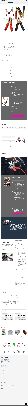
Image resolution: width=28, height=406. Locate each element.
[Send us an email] (3, 366)
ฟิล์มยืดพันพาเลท (16, 336)
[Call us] (5, 366)
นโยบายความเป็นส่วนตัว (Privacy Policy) (6, 374)
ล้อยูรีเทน (22, 336)
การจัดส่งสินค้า (3, 373)
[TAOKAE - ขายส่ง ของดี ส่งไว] (4, 1)
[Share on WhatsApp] (1, 60)
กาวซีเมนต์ (2, 336)
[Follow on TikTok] (2, 366)
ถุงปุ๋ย (8, 336)
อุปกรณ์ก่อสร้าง (4, 33)
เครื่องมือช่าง (8, 33)
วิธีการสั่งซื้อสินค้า (3, 370)
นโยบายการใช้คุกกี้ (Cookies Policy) (5, 376)
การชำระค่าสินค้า (3, 371)
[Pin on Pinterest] (6, 60)
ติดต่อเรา (2, 388)
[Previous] (0, 334)
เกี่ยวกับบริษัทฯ (3, 377)
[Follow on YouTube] (6, 366)
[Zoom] (1, 31)
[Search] (26, 1)
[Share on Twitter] (3, 60)
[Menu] (25, 1)
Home (1, 33)
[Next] (27, 334)
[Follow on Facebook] (1, 366)
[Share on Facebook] (2, 60)
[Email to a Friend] (5, 60)
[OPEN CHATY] (26, 404)
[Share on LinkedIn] (7, 60)
